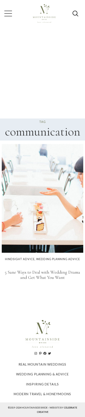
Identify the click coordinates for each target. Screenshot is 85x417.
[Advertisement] (42, 73)
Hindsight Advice (20, 259)
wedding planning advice (58, 259)
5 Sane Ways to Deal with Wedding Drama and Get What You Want (42, 275)
